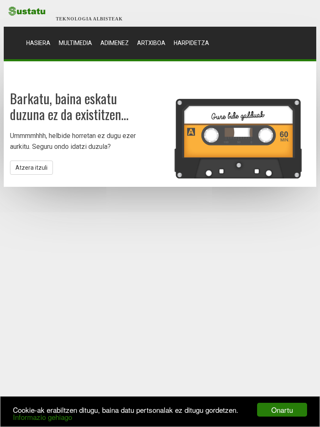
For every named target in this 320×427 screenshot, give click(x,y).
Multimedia (75, 43)
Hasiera (40, 42)
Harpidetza (191, 43)
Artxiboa (151, 43)
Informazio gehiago (42, 417)
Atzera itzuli (31, 167)
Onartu (282, 409)
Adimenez (114, 43)
